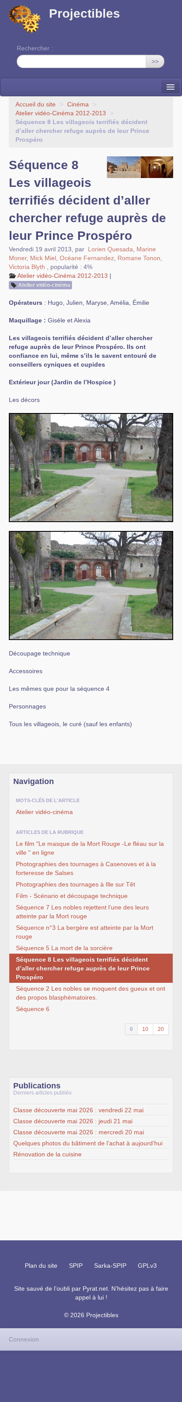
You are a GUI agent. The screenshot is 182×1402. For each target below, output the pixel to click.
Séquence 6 (32, 1008)
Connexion (24, 1339)
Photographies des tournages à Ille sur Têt (75, 884)
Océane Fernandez (87, 257)
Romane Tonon (139, 257)
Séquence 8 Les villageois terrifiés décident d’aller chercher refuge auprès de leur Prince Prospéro (83, 968)
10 (145, 1029)
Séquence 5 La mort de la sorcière (64, 947)
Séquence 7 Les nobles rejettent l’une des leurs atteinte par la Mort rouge (82, 912)
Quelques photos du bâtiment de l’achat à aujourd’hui (88, 1143)
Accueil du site (35, 104)
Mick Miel (43, 257)
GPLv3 (147, 1265)
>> (155, 61)
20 (161, 1029)
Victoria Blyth (27, 266)
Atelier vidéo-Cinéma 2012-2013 (60, 113)
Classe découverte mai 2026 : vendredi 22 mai (78, 1110)
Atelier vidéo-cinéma (44, 285)
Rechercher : (35, 48)
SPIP (76, 1265)
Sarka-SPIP (110, 1265)
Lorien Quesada (110, 249)
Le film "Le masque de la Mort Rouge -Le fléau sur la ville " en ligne (90, 848)
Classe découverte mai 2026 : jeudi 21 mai (73, 1121)
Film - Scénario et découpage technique (72, 895)
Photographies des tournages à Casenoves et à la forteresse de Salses (86, 868)
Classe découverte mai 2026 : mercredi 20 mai (78, 1132)
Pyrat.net (95, 1288)
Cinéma (78, 104)
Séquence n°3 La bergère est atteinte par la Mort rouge (84, 932)
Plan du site (41, 1265)
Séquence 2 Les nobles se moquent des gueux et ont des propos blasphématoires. (90, 993)
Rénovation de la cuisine (47, 1154)
